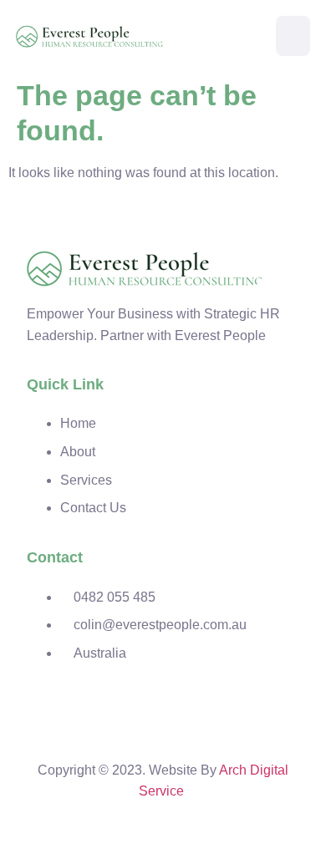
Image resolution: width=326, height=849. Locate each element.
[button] (293, 36)
